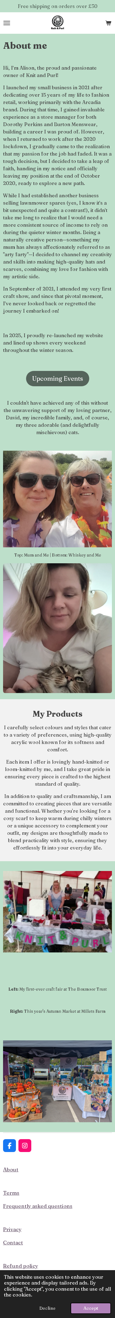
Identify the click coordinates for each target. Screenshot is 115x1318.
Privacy (12, 1229)
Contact (13, 1242)
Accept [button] (90, 1308)
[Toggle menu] (6, 23)
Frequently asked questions (37, 1206)
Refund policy (20, 1265)
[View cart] (108, 23)
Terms (11, 1192)
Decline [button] (47, 1308)
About (10, 1169)
